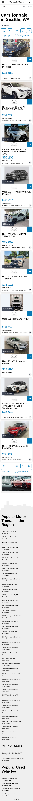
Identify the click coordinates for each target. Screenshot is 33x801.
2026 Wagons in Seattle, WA (10, 727)
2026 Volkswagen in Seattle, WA (11, 722)
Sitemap (16, 799)
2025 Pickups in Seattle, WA (10, 690)
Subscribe (29, 6)
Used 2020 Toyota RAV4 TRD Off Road (14, 235)
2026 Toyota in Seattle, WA (10, 569)
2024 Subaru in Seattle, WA (10, 622)
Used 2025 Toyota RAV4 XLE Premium (16, 193)
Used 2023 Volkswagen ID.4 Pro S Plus (16, 447)
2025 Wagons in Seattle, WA (10, 696)
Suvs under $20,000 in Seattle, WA (12, 754)
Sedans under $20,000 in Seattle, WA (13, 759)
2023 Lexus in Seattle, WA (9, 585)
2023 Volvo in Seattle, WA (9, 632)
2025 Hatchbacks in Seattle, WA (11, 680)
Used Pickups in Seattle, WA (10, 795)
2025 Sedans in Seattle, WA (10, 606)
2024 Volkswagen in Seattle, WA (11, 638)
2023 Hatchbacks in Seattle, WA (11, 643)
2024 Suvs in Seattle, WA (9, 537)
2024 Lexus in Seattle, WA (9, 574)
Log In (23, 6)
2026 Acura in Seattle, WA (9, 733)
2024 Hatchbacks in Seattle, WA (11, 675)
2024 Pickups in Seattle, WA (10, 648)
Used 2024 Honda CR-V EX (15, 319)
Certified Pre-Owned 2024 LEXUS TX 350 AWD (14, 108)
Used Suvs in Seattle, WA (9, 779)
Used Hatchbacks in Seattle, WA (11, 789)
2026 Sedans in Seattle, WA (10, 669)
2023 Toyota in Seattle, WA (10, 601)
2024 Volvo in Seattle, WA (9, 659)
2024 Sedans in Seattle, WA (10, 559)
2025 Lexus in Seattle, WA (9, 590)
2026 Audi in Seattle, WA (9, 738)
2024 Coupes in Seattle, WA (10, 712)
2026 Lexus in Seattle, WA (9, 653)
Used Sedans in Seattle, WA (10, 784)
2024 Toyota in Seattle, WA (10, 548)
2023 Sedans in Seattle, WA (10, 627)
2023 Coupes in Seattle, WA (10, 717)
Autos (3, 6)
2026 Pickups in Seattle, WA (10, 706)
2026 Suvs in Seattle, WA (9, 564)
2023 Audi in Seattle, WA (9, 611)
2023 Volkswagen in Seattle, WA (11, 617)
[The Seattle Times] (16, 2)
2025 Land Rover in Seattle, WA (11, 664)
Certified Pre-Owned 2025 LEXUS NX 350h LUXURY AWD (15, 151)
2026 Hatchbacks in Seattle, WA (11, 701)
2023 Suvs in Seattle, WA (9, 543)
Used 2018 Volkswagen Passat (13, 362)
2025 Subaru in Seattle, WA (10, 595)
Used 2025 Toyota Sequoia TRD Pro (15, 277)
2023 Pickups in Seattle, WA (10, 685)
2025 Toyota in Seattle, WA (10, 553)
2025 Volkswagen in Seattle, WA (11, 580)
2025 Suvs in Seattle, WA (9, 532)
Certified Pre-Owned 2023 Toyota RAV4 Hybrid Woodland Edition (14, 406)
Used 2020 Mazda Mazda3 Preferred (15, 66)
